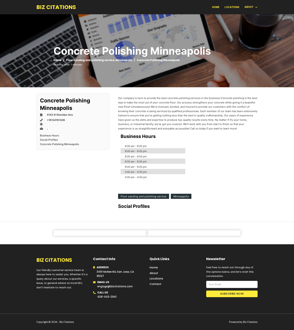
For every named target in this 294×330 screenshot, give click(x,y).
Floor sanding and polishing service (90, 60)
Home (215, 7)
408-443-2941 (107, 297)
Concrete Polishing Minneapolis (59, 144)
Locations (232, 7)
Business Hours (49, 135)
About (154, 273)
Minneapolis (124, 60)
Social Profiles (49, 139)
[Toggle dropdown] (256, 7)
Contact (155, 284)
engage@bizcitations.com (115, 286)
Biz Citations (56, 7)
